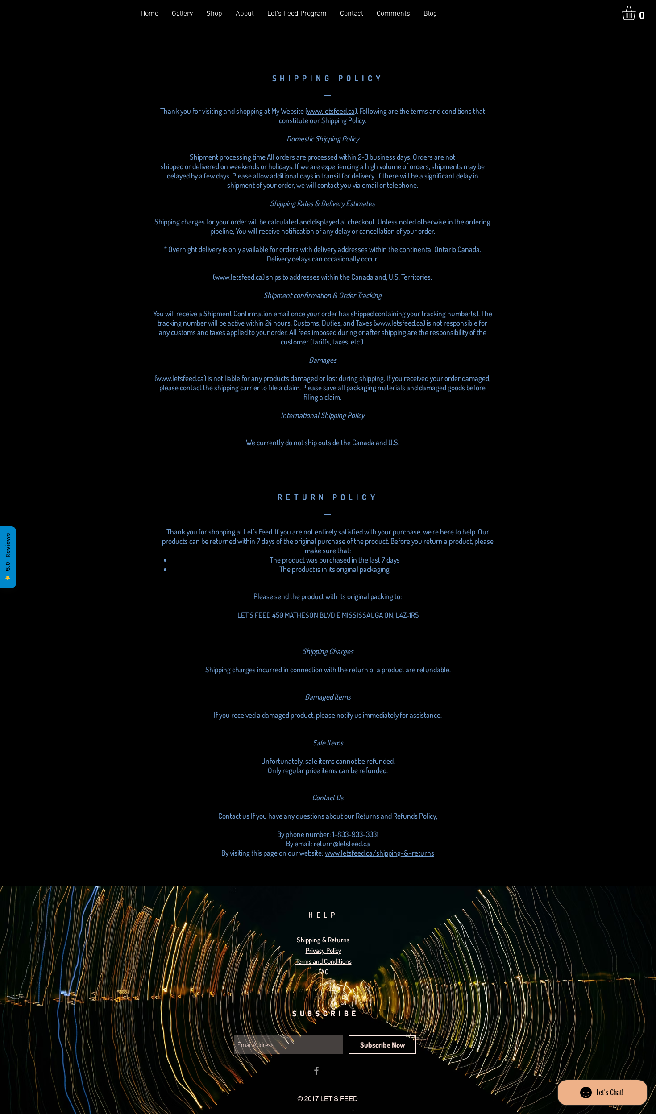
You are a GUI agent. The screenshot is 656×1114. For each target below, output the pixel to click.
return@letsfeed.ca (342, 843)
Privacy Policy (323, 950)
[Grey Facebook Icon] (316, 1070)
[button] (637, 13)
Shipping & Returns (323, 940)
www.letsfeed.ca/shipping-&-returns (379, 852)
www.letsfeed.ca (331, 111)
